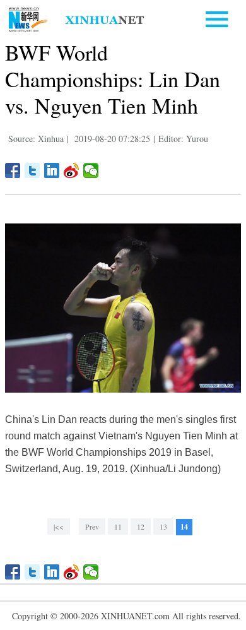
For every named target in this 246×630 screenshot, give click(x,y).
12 (140, 526)
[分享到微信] (91, 170)
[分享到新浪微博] (71, 170)
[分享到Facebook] (13, 170)
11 (118, 526)
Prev (92, 526)
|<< (59, 526)
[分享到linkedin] (52, 170)
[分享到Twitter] (32, 170)
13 (163, 526)
